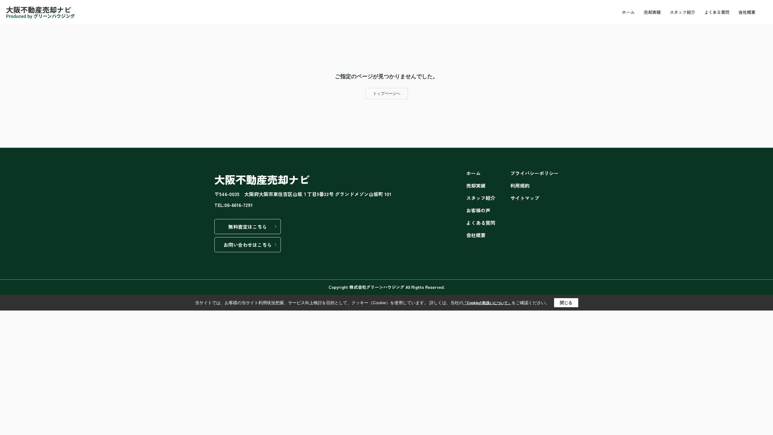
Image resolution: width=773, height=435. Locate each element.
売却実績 (652, 12)
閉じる (566, 302)
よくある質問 (717, 12)
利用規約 (520, 185)
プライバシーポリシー (534, 173)
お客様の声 (478, 210)
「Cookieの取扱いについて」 (487, 303)
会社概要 (747, 12)
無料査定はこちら (247, 226)
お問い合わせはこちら (247, 244)
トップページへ (386, 93)
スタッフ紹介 (682, 12)
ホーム (628, 12)
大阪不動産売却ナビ (262, 179)
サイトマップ (524, 197)
